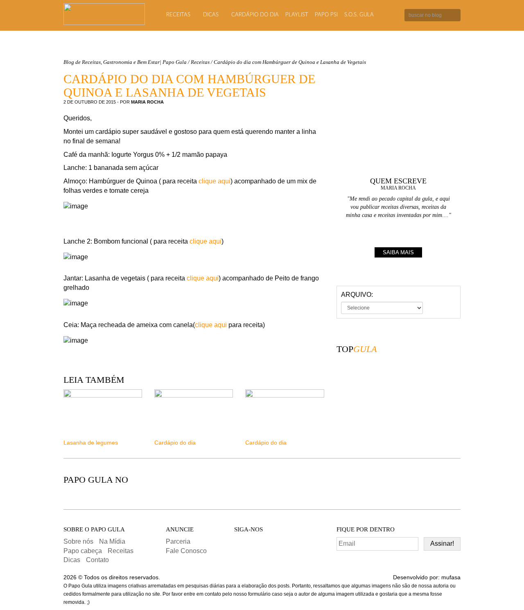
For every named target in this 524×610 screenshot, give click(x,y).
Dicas (211, 15)
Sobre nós (78, 541)
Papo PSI (326, 15)
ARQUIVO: (357, 294)
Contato (97, 559)
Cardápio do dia (255, 15)
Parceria (178, 541)
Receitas (178, 15)
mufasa (451, 577)
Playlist (296, 15)
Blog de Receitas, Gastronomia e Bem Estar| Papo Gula (125, 62)
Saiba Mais (398, 252)
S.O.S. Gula (359, 15)
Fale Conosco (186, 550)
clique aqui (214, 181)
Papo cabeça (82, 550)
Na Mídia (112, 541)
